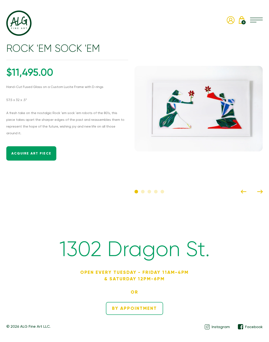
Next (260, 191)
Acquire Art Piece (31, 153)
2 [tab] (143, 191)
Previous (243, 191)
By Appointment (134, 308)
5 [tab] (162, 191)
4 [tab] (156, 191)
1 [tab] (136, 191)
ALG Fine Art (19, 23)
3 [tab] (149, 191)
